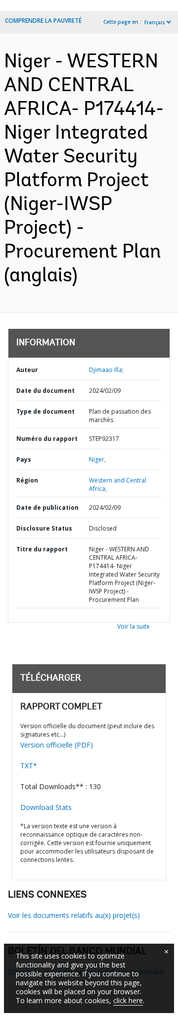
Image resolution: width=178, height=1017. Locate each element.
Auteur (27, 370)
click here (128, 1000)
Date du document (45, 390)
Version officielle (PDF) (56, 744)
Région (27, 480)
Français (154, 22)
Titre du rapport (42, 549)
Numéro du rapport (47, 438)
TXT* (28, 765)
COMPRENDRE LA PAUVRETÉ (43, 20)
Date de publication (47, 507)
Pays (23, 459)
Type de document (45, 411)
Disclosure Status (44, 528)
